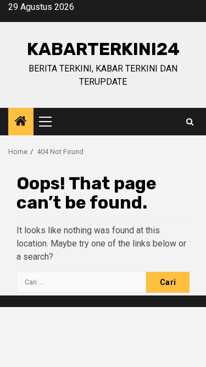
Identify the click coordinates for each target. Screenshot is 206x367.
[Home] (21, 122)
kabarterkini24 (103, 49)
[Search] (190, 122)
